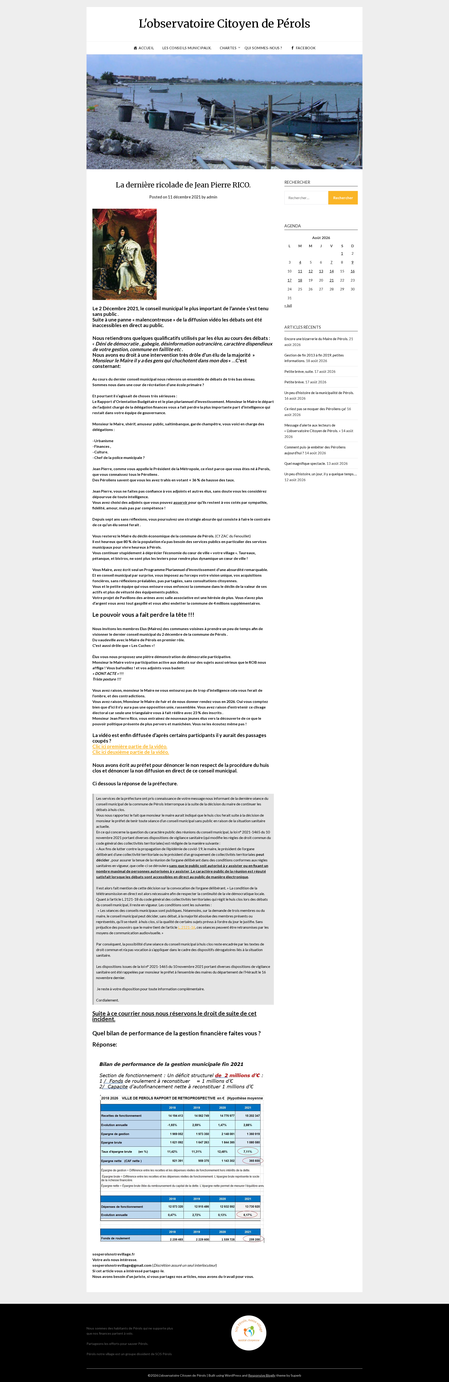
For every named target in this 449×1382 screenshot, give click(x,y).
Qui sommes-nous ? (263, 48)
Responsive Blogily (261, 1375)
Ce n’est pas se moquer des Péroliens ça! (315, 409)
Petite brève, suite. (299, 371)
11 (300, 271)
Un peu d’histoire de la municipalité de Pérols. (319, 393)
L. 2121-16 (186, 927)
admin (211, 196)
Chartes (228, 48)
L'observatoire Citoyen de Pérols (224, 24)
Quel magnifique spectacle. (305, 463)
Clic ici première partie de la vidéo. (129, 746)
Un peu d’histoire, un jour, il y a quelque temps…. (320, 474)
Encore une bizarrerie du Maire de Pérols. (316, 339)
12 (310, 271)
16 (353, 271)
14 (332, 271)
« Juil (288, 305)
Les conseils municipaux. (187, 48)
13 (321, 271)
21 (332, 280)
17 (289, 280)
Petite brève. (294, 382)
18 (300, 280)
